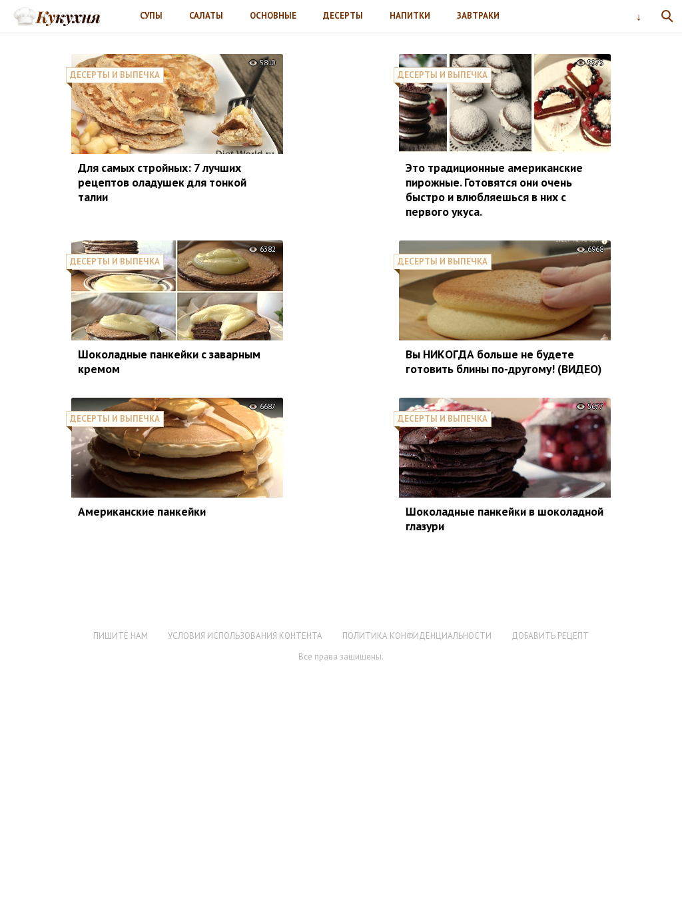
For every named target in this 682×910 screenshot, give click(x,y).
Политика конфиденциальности (417, 636)
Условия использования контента (245, 636)
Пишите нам (120, 636)
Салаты (206, 15)
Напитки (410, 15)
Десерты (343, 15)
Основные (273, 15)
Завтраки (478, 15)
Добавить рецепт (550, 636)
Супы (151, 15)
